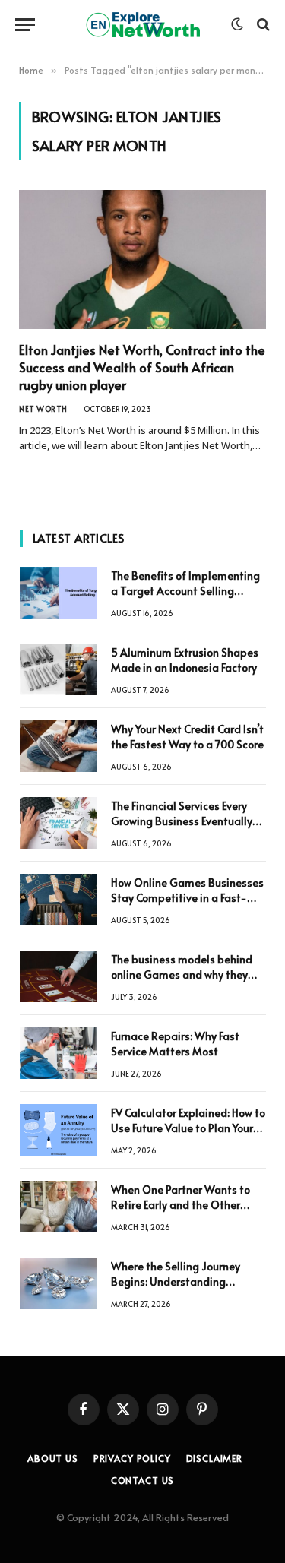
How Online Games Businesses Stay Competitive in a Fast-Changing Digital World (187, 897)
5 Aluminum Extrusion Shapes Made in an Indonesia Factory (184, 660)
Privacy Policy (132, 1458)
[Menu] (25, 25)
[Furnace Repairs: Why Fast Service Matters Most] (58, 1053)
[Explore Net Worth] (143, 25)
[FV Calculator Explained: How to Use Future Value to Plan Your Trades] (58, 1130)
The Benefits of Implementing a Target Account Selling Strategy (185, 590)
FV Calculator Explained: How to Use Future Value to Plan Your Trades (188, 1128)
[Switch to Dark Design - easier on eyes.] (237, 24)
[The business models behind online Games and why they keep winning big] (58, 976)
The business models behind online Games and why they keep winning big (181, 974)
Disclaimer (214, 1458)
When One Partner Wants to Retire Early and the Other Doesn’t (180, 1204)
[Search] (262, 25)
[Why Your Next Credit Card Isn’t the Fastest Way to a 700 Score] (58, 746)
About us (52, 1458)
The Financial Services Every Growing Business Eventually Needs (181, 821)
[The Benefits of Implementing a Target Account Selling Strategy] (58, 593)
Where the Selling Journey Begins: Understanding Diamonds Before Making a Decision (179, 1289)
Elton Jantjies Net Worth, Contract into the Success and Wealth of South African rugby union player (142, 367)
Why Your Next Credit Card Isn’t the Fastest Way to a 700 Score (187, 736)
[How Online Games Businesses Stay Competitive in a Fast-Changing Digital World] (58, 899)
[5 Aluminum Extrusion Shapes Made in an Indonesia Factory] (58, 669)
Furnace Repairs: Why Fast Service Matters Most (175, 1043)
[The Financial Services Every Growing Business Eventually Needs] (58, 823)
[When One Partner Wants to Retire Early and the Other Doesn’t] (58, 1206)
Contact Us (142, 1480)
